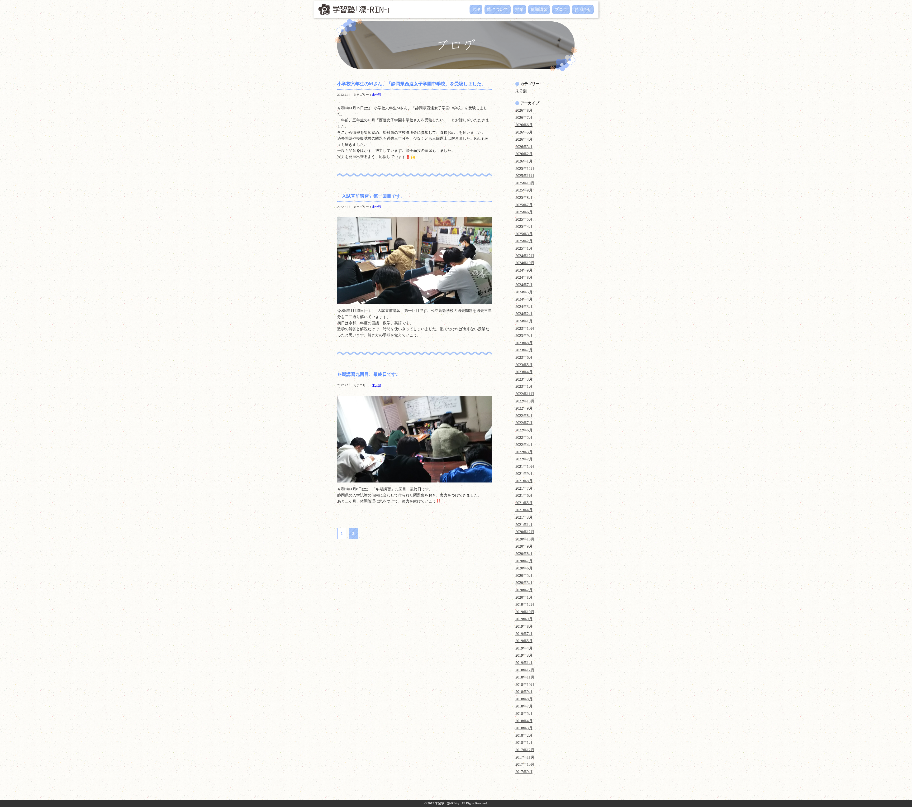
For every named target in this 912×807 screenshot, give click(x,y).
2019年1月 (523, 663)
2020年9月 (523, 546)
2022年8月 (523, 416)
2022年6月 (523, 430)
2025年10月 (524, 183)
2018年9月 (523, 692)
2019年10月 (524, 612)
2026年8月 (523, 110)
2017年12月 (524, 750)
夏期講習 (539, 9)
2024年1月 (523, 321)
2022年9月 (523, 408)
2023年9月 (523, 336)
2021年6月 (523, 495)
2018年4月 (523, 721)
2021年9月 (523, 474)
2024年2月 (523, 314)
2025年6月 (523, 212)
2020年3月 (523, 583)
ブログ (561, 9)
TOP (476, 9)
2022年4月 (523, 445)
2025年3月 (523, 234)
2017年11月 (524, 757)
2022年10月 (524, 401)
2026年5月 (523, 132)
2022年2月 (523, 459)
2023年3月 (523, 379)
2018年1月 (523, 742)
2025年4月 (523, 226)
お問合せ (582, 9)
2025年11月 (524, 176)
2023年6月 (523, 357)
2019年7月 (523, 634)
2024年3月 (523, 307)
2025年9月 (523, 190)
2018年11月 (524, 677)
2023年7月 (523, 350)
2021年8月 (523, 481)
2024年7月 (523, 285)
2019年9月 (523, 619)
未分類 (376, 94)
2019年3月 (523, 655)
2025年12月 (524, 169)
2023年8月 (523, 343)
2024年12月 (524, 256)
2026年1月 (523, 161)
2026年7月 (523, 117)
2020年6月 (523, 568)
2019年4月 (523, 648)
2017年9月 (523, 772)
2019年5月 (523, 641)
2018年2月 (523, 735)
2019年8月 (523, 626)
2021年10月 (524, 466)
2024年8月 (523, 277)
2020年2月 (523, 590)
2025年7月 (523, 205)
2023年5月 (523, 365)
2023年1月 (523, 386)
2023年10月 (524, 328)
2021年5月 (523, 503)
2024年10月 (524, 263)
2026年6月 (523, 125)
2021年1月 (523, 525)
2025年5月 (523, 219)
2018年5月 (523, 713)
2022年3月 (523, 452)
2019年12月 (524, 604)
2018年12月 (524, 670)
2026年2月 (523, 154)
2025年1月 (523, 248)
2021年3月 (523, 517)
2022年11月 (524, 394)
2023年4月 (523, 372)
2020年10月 (524, 539)
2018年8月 (523, 699)
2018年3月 (523, 728)
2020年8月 (523, 554)
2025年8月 (523, 198)
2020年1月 (523, 597)
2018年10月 (524, 685)
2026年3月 (523, 147)
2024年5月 (523, 292)
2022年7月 (523, 423)
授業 (519, 9)
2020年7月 (523, 561)
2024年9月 (523, 270)
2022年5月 (523, 437)
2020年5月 (523, 575)
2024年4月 (523, 299)
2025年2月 (523, 241)
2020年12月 (524, 532)
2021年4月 (523, 510)
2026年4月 (523, 139)
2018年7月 (523, 706)
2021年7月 (523, 488)
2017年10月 (524, 764)
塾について (497, 9)
